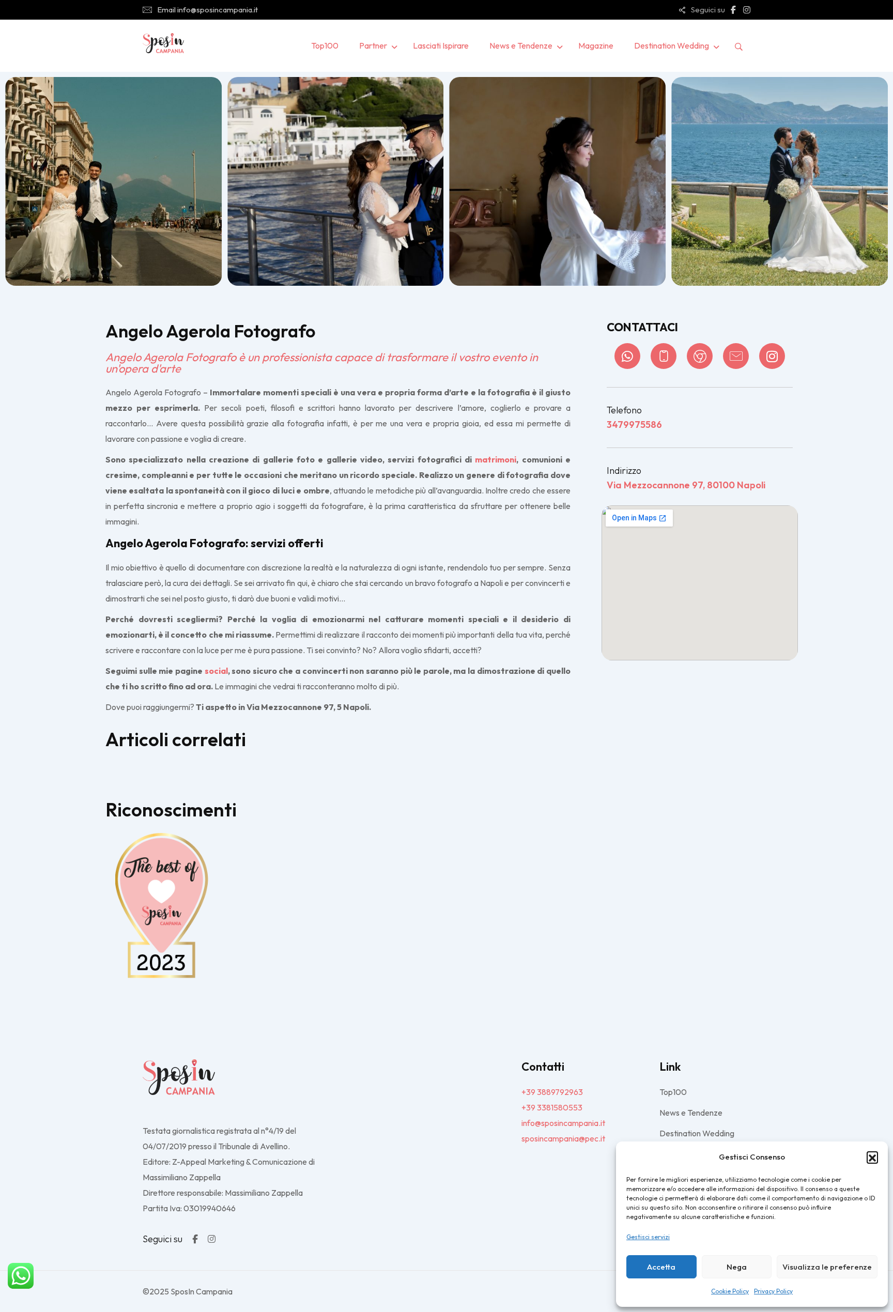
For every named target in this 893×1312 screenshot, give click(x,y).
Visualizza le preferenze (827, 1267)
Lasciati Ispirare (441, 45)
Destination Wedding (671, 45)
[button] (872, 1157)
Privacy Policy (773, 1291)
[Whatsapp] (627, 356)
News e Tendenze (520, 45)
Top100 (324, 45)
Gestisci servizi (648, 1237)
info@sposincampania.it (563, 1123)
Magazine (595, 45)
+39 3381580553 (551, 1107)
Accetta (661, 1267)
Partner (373, 45)
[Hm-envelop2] (736, 356)
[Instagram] (772, 356)
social (216, 671)
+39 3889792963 (552, 1092)
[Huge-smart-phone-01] (663, 356)
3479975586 (634, 424)
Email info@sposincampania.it (207, 9)
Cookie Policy (730, 1291)
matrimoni (495, 459)
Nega (737, 1267)
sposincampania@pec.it (563, 1138)
